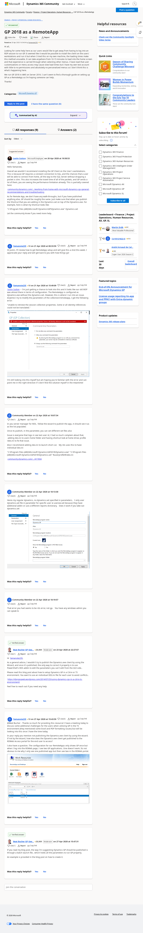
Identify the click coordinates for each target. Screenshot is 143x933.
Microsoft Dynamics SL (113, 193)
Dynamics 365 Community (43, 3)
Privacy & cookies (101, 914)
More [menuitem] (80, 4)
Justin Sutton (19, 158)
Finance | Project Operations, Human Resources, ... (53, 12)
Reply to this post (15, 103)
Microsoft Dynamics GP (28, 93)
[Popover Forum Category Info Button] (111, 140)
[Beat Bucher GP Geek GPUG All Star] (10, 650)
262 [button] (114, 251)
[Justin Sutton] (10, 158)
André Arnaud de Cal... (122, 247)
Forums (29, 12)
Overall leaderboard (131, 262)
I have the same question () (46, 103)
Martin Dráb (117, 227)
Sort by (7, 138)
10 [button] (40, 42)
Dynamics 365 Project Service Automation (116, 179)
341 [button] (127, 227)
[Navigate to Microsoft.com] (12, 3)
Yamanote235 (33, 42)
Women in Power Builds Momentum (123, 80)
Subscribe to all (117, 200)
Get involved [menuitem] (67, 4)
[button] (125, 4)
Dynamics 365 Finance (113, 152)
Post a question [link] (126, 10)
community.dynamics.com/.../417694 (25, 459)
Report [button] (46, 37)
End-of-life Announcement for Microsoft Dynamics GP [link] (115, 288)
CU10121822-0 (118, 238)
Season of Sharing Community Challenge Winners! (123, 64)
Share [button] (36, 37)
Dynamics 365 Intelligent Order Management (117, 167)
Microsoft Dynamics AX (113, 184)
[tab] (25, 131)
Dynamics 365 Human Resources (118, 161)
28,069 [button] (39, 649)
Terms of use (117, 914)
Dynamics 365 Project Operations (113, 173)
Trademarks (131, 914)
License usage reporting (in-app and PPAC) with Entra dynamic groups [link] (116, 299)
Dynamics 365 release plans (112, 321)
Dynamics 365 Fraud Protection (117, 157)
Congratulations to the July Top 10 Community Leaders (124, 97)
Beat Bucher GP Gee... (23, 649)
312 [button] (129, 239)
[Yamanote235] (10, 246)
